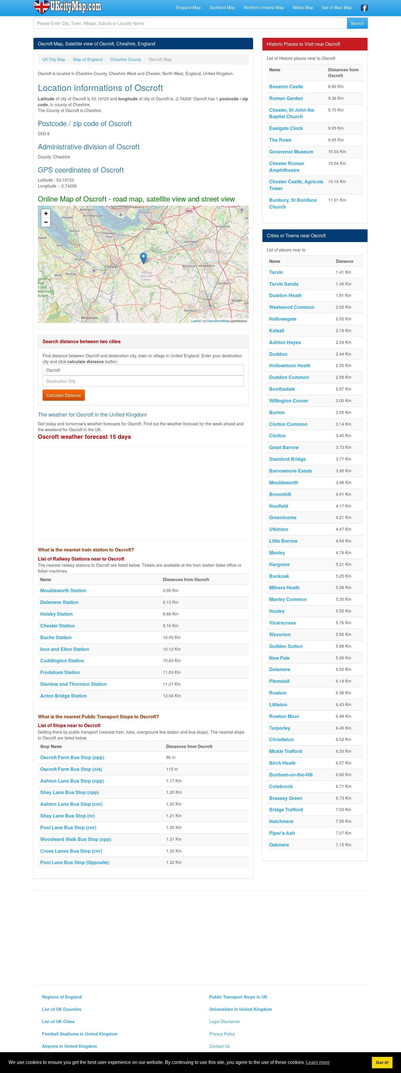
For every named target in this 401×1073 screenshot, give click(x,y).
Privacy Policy (222, 1034)
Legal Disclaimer (224, 1021)
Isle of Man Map (337, 7)
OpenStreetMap (218, 320)
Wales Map (303, 7)
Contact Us (219, 1046)
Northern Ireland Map (264, 7)
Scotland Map (222, 7)
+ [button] (46, 213)
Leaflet (196, 320)
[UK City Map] (67, 7)
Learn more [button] (318, 1062)
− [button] (46, 222)
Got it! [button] (382, 1062)
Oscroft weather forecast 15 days (84, 436)
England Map (188, 7)
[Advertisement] (143, 494)
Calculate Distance (63, 395)
